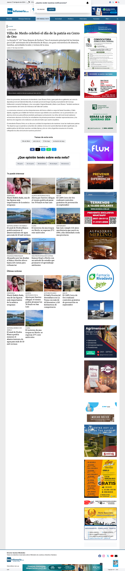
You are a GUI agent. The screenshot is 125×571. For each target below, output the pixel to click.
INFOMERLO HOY (43, 19)
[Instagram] (103, 556)
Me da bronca (65, 163)
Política (70, 19)
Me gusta (20, 163)
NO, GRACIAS (41, 9)
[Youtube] (116, 2)
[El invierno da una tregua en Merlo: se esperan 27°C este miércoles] (43, 216)
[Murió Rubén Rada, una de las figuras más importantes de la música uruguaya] (19, 186)
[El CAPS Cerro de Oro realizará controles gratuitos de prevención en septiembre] (68, 186)
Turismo (96, 19)
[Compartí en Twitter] (37, 149)
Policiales (83, 19)
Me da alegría (53, 163)
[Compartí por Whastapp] (48, 149)
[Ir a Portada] (22, 10)
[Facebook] (110, 2)
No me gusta (30, 163)
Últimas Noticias (24, 19)
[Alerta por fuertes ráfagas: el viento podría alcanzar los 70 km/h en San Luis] (43, 186)
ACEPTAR (51, 9)
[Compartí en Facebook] (32, 149)
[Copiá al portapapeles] (54, 149)
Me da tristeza (42, 163)
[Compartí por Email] (43, 149)
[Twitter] (113, 2)
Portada (9, 19)
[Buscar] (117, 19)
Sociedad (58, 19)
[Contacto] (116, 556)
